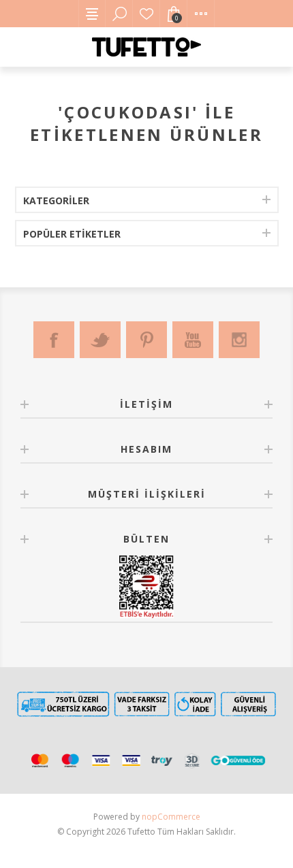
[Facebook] (53, 339)
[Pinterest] (146, 339)
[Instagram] (239, 339)
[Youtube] (192, 339)
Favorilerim (146, 13)
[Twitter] (100, 339)
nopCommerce (171, 816)
